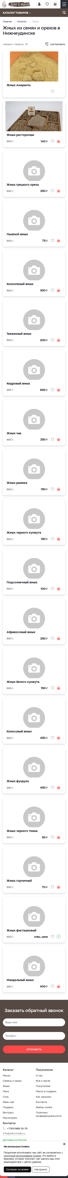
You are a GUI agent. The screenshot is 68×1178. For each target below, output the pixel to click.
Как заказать (43, 1096)
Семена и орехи (12, 1080)
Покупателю (43, 1086)
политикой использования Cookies (22, 1155)
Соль (6, 1096)
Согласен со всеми (17, 1169)
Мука (6, 1091)
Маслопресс (10, 1117)
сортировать (57, 44)
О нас (39, 1075)
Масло (6, 1075)
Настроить (40, 1169)
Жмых (6, 1086)
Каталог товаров (15, 12)
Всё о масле (43, 1080)
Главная (7, 21)
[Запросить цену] (58, 936)
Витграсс (8, 1112)
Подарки (8, 1107)
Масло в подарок (46, 1091)
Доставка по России (15, 1140)
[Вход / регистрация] (39, 4)
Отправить (34, 1049)
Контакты (41, 1102)
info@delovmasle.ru (14, 1133)
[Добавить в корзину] (58, 141)
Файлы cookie (44, 1107)
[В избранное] (52, 91)
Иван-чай (8, 1102)
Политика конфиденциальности (49, 1114)
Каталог (22, 21)
